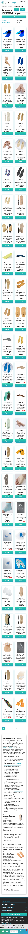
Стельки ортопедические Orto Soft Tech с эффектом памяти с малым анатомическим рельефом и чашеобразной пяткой (7, 185)
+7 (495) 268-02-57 (22, 1)
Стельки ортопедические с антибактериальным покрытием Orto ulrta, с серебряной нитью (20, 183)
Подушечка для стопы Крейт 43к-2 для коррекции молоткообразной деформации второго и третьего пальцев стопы (7, 658)
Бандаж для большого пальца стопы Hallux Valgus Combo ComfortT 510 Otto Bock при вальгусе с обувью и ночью (7, 72)
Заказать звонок (22, 3)
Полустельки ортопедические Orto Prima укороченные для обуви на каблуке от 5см (20, 713)
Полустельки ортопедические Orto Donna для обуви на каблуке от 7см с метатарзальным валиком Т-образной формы (20, 296)
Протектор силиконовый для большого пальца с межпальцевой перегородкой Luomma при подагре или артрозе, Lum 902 (21, 687)
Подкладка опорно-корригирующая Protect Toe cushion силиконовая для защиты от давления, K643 (21, 657)
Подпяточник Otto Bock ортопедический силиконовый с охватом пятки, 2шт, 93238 (20, 546)
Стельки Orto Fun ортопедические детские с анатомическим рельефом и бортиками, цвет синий (20, 44)
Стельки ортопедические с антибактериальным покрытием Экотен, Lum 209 (7, 433)
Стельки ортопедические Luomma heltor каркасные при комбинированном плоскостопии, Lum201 (20, 630)
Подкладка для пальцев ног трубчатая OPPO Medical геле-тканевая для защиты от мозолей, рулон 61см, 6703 (7, 156)
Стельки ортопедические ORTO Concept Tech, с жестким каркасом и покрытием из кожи (20, 155)
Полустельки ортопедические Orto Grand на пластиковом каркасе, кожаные (20, 461)
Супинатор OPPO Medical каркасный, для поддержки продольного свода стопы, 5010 (7, 405)
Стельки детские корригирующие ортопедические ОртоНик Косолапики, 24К (7, 238)
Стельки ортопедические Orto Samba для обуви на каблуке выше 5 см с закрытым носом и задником (20, 351)
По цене (4, 20)
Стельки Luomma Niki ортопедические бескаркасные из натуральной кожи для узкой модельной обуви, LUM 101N (7, 295)
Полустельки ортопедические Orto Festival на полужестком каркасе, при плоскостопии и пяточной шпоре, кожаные (20, 324)
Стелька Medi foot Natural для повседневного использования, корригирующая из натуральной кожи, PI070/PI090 (21, 379)
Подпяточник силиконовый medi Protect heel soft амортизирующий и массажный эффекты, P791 (7, 574)
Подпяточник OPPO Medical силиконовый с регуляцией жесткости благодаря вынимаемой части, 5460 (7, 604)
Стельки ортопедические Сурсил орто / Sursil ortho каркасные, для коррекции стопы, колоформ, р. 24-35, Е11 (7, 714)
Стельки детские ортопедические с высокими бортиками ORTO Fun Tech (7, 43)
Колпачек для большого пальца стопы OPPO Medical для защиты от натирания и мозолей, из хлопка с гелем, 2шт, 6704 (20, 100)
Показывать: (19, 20)
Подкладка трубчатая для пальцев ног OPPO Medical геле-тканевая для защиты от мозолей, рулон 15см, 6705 (20, 435)
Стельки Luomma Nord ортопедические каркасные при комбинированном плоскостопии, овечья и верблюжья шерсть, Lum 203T (7, 492)
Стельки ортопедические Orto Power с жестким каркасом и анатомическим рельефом (7, 211)
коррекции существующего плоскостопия (12, 764)
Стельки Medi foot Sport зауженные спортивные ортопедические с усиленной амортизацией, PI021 (20, 267)
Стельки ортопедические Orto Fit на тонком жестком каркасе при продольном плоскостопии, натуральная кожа (7, 323)
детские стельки (18, 791)
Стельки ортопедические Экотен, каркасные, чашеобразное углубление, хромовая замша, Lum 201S (21, 603)
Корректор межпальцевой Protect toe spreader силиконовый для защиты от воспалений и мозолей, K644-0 (21, 519)
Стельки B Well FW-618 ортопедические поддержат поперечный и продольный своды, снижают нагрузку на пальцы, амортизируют (7, 632)
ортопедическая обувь (9, 747)
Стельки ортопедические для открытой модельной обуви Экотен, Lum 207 (7, 461)
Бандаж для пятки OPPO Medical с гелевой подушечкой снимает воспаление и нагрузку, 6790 (7, 519)
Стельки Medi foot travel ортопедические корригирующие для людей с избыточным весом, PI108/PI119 (7, 351)
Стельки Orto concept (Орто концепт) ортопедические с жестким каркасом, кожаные (7, 99)
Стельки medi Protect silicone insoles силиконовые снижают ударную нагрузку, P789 (7, 546)
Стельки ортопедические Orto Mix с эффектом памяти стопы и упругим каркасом (20, 127)
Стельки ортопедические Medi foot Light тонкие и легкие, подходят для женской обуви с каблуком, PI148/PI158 (20, 408)
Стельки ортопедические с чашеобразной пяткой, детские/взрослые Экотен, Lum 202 (20, 238)
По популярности (6, 22)
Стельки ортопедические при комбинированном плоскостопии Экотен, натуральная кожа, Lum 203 (7, 129)
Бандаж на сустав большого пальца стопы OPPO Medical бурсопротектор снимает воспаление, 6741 (20, 490)
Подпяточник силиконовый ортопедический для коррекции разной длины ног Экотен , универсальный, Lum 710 (7, 268)
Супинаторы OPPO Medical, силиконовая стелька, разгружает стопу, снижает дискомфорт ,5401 (20, 575)
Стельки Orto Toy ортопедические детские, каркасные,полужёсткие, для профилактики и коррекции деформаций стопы (7, 379)
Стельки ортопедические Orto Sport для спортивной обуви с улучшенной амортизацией (21, 71)
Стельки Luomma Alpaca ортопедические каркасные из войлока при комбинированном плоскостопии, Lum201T (7, 687)
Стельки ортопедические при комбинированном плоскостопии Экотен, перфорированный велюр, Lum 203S (21, 213)
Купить (7, 50)
